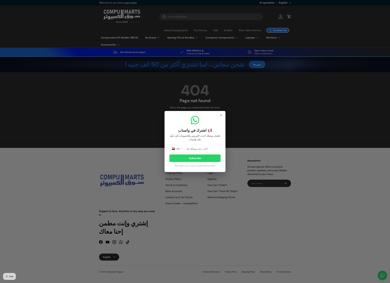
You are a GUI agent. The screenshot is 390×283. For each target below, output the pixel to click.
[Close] (221, 115)
